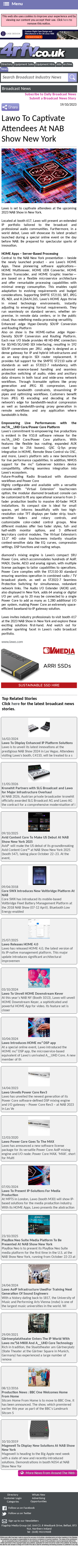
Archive (67, 64)
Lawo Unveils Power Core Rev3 (24, 1092)
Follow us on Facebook (21, 1508)
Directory (6, 64)
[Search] (72, 77)
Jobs (58, 64)
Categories (13, 1502)
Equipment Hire (45, 64)
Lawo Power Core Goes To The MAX (28, 1142)
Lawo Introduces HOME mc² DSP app (29, 1043)
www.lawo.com (12, 642)
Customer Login (13, 1498)
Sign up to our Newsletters (23, 1521)
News (4, 69)
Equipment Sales (24, 64)
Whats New (38, 1495)
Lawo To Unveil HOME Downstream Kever (32, 994)
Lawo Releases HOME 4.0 (20, 944)
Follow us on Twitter (19, 1513)
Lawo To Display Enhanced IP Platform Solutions (37, 743)
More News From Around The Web (50, 1473)
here (66, 20)
